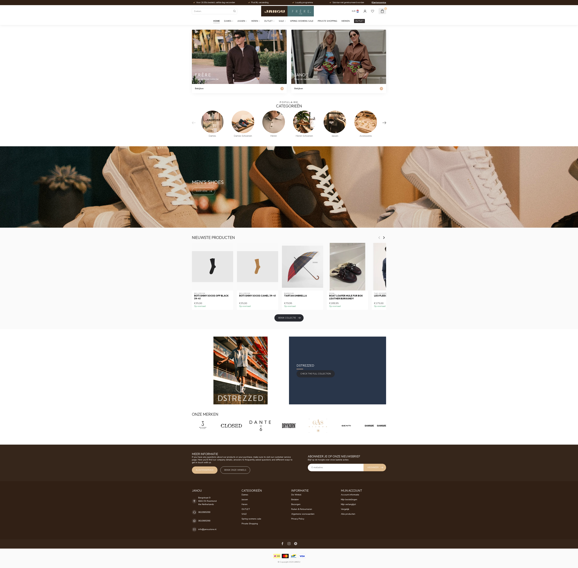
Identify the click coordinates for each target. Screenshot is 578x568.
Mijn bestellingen (349, 499)
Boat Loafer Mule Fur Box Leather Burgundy (346, 297)
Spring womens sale (301, 21)
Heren (254, 21)
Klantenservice (379, 2)
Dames (227, 21)
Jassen (241, 21)
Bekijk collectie (287, 317)
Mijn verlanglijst (348, 504)
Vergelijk (345, 509)
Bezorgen (295, 504)
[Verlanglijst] (372, 11)
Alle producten (348, 514)
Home (216, 21)
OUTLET (268, 21)
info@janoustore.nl (207, 529)
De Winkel (296, 494)
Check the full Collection (315, 373)
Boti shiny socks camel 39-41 (257, 295)
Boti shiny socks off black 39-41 (211, 297)
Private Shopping (327, 21)
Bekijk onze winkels (235, 470)
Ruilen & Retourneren (301, 509)
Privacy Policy (297, 518)
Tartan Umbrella (295, 295)
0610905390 (204, 512)
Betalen (295, 499)
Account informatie (350, 494)
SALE (281, 21)
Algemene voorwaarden (302, 514)
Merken (346, 21)
